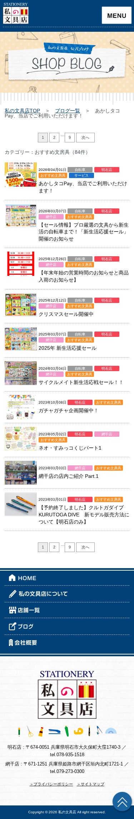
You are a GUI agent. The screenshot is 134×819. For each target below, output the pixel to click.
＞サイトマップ (90, 784)
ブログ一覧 (67, 110)
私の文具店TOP (22, 110)
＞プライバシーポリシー (51, 784)
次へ (85, 137)
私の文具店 (67, 812)
